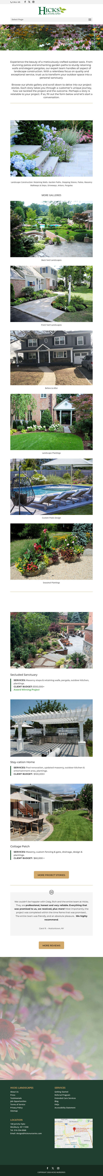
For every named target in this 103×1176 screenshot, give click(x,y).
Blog (56, 1101)
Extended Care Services (65, 1098)
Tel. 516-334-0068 (18, 1130)
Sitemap (14, 1111)
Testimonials (16, 1098)
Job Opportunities (18, 1101)
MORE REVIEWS (51, 945)
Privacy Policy (16, 1107)
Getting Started (61, 1091)
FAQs (57, 1104)
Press (12, 1095)
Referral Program (62, 1095)
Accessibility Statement (65, 1107)
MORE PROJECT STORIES (51, 875)
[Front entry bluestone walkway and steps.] (51, 176)
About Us (14, 1091)
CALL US (16, 2)
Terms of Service (17, 1104)
